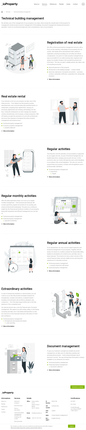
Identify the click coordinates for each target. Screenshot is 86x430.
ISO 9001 (73, 401)
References (53, 4)
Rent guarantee (18, 421)
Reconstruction (18, 405)
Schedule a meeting (77, 387)
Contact (75, 4)
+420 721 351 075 (36, 418)
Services (44, 4)
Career (68, 4)
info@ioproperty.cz (37, 413)
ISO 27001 (73, 404)
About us (36, 4)
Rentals (61, 4)
